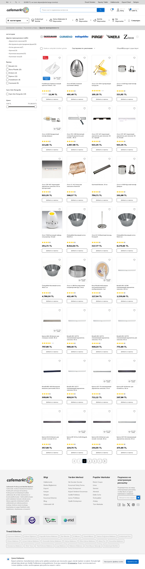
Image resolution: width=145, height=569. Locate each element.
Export (46, 488)
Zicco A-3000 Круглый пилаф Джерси (126, 185)
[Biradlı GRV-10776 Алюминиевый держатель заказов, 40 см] (77, 321)
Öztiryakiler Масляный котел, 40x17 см (51, 286)
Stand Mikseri (88, 536)
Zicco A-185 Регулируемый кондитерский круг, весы (76, 286)
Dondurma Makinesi (14, 546)
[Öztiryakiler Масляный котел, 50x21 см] (127, 220)
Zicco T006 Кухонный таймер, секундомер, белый (52, 236)
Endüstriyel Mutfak (111, 546)
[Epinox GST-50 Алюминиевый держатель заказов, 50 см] (127, 422)
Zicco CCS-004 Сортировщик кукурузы (101, 84)
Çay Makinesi (61, 546)
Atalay (95, 501)
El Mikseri (76, 536)
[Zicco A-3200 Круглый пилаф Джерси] (127, 68)
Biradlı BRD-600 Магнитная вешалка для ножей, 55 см (51, 387)
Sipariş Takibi (103, 2)
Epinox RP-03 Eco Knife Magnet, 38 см (77, 438)
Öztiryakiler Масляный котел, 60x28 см (76, 236)
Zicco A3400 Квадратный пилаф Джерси (50, 135)
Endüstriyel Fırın (125, 536)
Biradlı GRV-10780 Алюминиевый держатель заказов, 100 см (125, 287)
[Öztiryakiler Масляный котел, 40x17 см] (52, 270)
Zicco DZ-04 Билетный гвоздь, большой (102, 236)
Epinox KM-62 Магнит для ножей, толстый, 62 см (50, 438)
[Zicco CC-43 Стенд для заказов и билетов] (77, 169)
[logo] (17, 10)
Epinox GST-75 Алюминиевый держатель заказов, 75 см (101, 387)
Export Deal (126, 2)
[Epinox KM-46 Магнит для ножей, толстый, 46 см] (102, 422)
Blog (45, 501)
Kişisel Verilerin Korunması (77, 492)
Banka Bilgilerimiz (50, 485)
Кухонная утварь (30, 28)
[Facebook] (119, 504)
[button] (41, 36)
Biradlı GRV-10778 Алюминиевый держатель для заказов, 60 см (127, 337)
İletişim (136, 2)
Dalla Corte (97, 495)
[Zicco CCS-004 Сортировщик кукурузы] (102, 68)
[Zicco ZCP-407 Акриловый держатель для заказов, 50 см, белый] (127, 119)
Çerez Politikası (74, 498)
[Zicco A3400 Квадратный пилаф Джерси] (52, 119)
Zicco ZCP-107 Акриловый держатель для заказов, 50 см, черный (101, 135)
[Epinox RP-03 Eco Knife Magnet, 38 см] (77, 422)
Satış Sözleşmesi (74, 488)
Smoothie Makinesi (116, 541)
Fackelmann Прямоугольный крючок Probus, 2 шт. (51, 84)
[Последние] (105, 461)
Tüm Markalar (98, 504)
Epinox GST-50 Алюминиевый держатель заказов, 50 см (126, 438)
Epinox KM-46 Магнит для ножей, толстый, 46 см (100, 438)
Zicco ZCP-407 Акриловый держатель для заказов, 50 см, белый (126, 135)
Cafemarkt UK (49, 504)
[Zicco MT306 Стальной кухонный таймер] (77, 68)
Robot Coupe (98, 482)
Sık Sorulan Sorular (75, 482)
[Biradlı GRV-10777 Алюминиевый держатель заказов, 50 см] (77, 371)
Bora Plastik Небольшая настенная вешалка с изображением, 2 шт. (100, 287)
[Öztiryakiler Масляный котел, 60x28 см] (77, 220)
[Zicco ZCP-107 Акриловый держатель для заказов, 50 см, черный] (102, 119)
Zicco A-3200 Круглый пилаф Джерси (126, 84)
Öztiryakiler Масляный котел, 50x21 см (126, 236)
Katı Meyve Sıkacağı (93, 546)
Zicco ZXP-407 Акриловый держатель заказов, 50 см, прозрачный (51, 186)
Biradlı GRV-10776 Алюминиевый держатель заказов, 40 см (75, 337)
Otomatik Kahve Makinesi (51, 541)
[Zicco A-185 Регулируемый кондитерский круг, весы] (77, 270)
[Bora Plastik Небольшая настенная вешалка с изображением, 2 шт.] (102, 270)
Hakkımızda (115, 2)
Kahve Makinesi (70, 541)
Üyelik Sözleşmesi (74, 501)
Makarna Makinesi (75, 546)
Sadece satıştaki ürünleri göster (55, 48)
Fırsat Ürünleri (90, 2)
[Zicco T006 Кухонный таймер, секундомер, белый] (52, 220)
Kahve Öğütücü (30, 536)
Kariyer (46, 492)
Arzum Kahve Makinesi (30, 541)
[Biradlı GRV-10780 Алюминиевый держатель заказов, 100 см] (127, 270)
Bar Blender (65, 536)
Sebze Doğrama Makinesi (106, 536)
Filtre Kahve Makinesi (87, 541)
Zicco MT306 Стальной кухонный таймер (74, 84)
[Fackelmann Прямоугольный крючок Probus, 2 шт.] (52, 68)
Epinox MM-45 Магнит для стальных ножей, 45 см (50, 337)
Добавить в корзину (52, 99)
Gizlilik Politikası (74, 495)
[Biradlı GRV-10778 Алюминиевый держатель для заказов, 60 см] (127, 321)
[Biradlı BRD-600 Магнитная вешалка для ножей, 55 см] (52, 371)
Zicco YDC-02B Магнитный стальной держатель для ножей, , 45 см (75, 135)
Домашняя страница (14, 28)
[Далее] (100, 461)
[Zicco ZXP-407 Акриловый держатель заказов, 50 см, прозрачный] (52, 169)
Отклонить (72, 563)
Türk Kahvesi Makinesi (45, 546)
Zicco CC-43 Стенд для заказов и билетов (74, 185)
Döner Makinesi (13, 541)
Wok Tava (29, 546)
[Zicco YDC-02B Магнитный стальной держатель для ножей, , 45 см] (77, 119)
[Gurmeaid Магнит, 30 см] (102, 169)
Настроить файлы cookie (113, 562)
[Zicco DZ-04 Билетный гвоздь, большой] (102, 220)
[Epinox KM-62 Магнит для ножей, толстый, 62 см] (52, 422)
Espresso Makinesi (14, 536)
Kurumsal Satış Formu (76, 485)
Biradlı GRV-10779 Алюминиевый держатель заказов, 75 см (100, 337)
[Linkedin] (123, 504)
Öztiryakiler (97, 498)
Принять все (132, 562)
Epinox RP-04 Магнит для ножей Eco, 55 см (125, 387)
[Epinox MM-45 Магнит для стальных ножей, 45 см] (52, 321)
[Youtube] (138, 504)
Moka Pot (102, 541)
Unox (95, 485)
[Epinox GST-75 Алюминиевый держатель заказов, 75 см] (102, 371)
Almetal (96, 492)
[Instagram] (133, 504)
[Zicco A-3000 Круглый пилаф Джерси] (127, 169)
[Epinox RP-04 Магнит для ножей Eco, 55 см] (127, 371)
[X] (128, 504)
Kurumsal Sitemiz (50, 498)
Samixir (95, 488)
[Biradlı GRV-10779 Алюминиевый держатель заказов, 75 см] (102, 321)
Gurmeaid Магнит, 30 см (99, 184)
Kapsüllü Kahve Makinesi (48, 536)
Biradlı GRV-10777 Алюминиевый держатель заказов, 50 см (75, 388)
